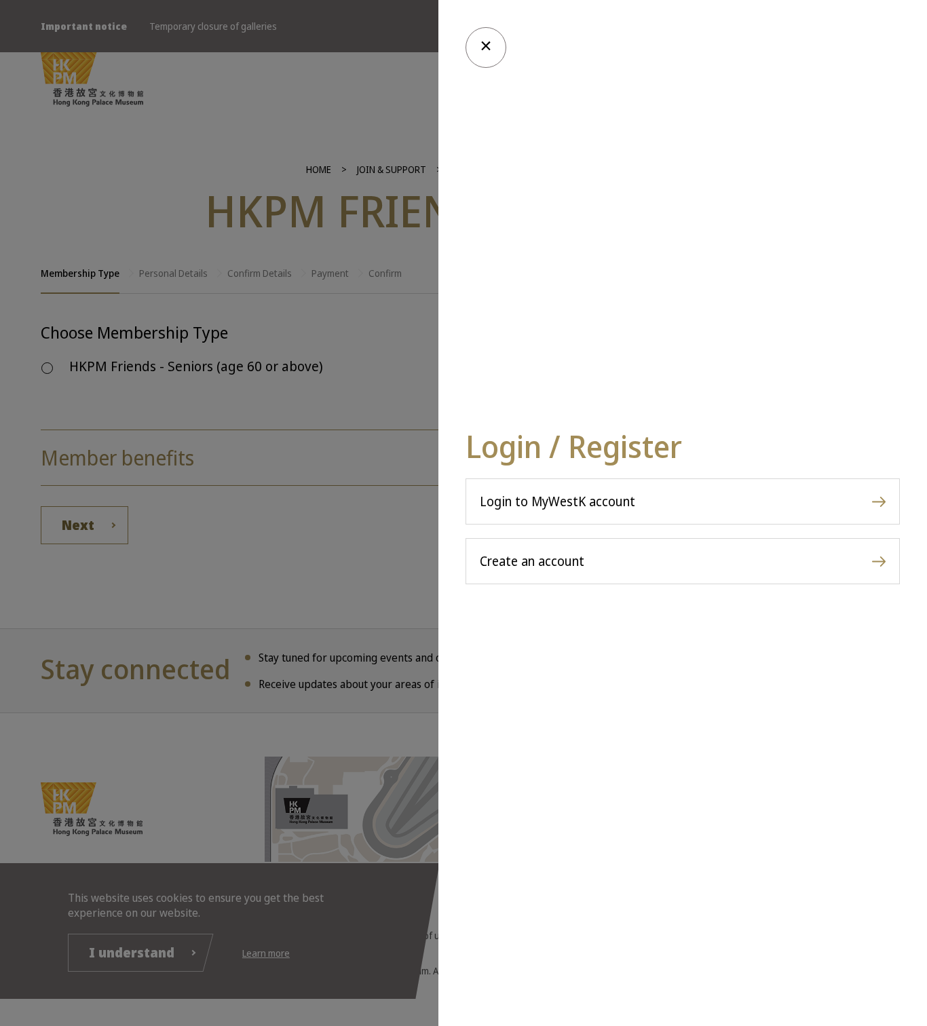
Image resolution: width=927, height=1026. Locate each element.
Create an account (532, 561)
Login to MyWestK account (557, 501)
